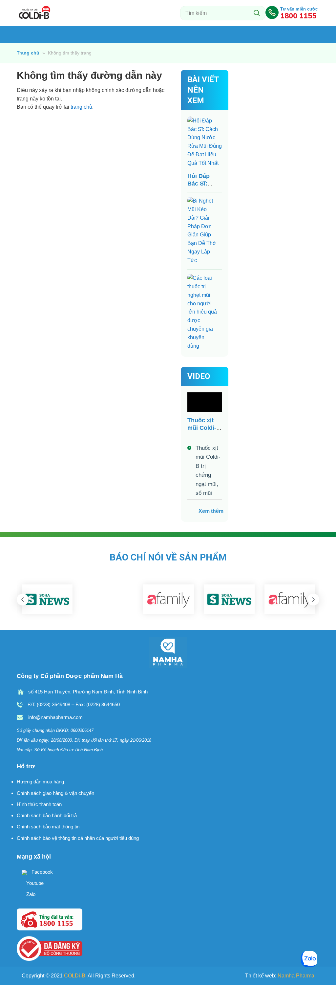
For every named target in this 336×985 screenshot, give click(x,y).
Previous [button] (23, 599)
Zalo (30, 894)
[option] (47, 599)
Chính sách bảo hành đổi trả (47, 815)
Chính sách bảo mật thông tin (48, 826)
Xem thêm (211, 511)
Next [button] (313, 599)
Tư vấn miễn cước (299, 13)
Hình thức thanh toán (39, 804)
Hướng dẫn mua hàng (40, 781)
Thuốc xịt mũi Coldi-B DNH (35, 13)
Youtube (34, 883)
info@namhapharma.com (55, 717)
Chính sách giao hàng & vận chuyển (55, 793)
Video (198, 376)
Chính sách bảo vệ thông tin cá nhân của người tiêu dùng (78, 838)
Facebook (41, 872)
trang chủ (81, 107)
